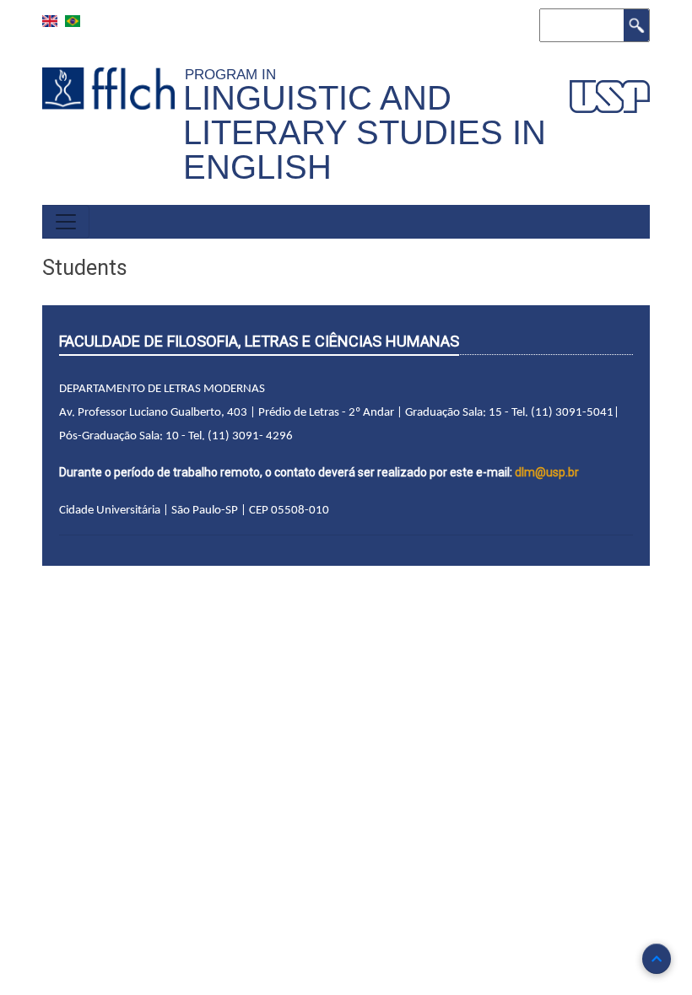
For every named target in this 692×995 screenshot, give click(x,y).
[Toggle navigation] (65, 222)
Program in (234, 74)
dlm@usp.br (547, 472)
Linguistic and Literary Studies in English (364, 132)
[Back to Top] (656, 959)
